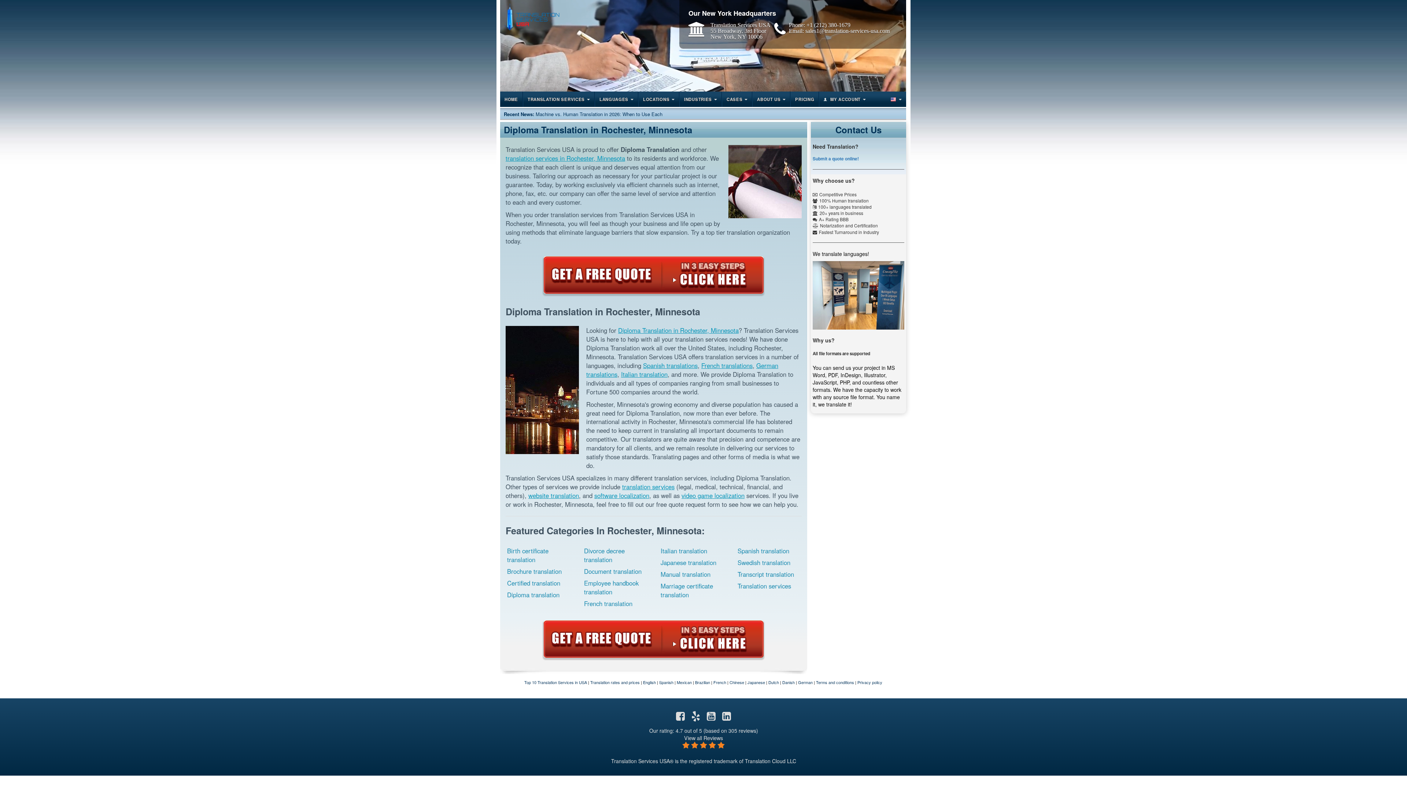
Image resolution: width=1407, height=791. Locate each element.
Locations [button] (656, 99)
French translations (727, 365)
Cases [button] (735, 99)
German (805, 682)
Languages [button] (613, 99)
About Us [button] (769, 99)
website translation (553, 495)
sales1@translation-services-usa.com (847, 31)
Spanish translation (763, 550)
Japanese (756, 682)
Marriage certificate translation (687, 590)
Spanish (666, 682)
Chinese (737, 682)
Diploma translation (533, 594)
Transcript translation (766, 574)
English (649, 682)
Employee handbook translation (611, 587)
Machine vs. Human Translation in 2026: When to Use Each (599, 114)
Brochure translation (534, 571)
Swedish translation (764, 562)
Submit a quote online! (836, 158)
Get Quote (653, 275)
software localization (621, 495)
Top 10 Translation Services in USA (555, 682)
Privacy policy (869, 682)
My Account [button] (845, 99)
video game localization (713, 495)
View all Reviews (703, 738)
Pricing (804, 99)
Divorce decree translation (604, 555)
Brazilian (702, 682)
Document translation (613, 571)
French (719, 682)
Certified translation (533, 583)
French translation (608, 603)
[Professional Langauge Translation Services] (532, 17)
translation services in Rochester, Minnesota (565, 158)
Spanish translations (670, 365)
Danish (788, 682)
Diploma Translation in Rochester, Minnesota (678, 330)
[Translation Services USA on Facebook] (680, 717)
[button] (895, 99)
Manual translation (685, 574)
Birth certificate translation (528, 555)
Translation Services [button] (556, 99)
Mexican (684, 682)
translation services (648, 486)
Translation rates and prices (615, 682)
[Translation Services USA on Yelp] (695, 717)
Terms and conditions (835, 682)
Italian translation (644, 374)
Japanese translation (688, 562)
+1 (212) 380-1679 (828, 25)
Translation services (764, 586)
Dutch (773, 682)
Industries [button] (698, 99)
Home (511, 99)
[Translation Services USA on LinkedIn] (726, 717)
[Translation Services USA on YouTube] (711, 717)
